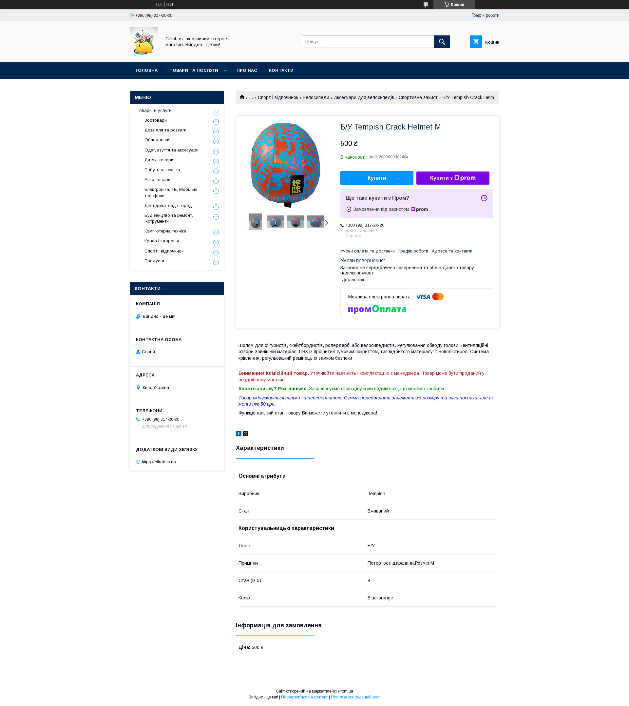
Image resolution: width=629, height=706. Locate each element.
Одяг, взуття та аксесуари (171, 150)
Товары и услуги (154, 110)
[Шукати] (442, 41)
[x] (245, 434)
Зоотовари (155, 120)
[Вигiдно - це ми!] (144, 53)
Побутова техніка (162, 169)
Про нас (247, 70)
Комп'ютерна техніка (165, 231)
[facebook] (238, 434)
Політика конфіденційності (356, 697)
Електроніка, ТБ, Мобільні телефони (170, 192)
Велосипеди (316, 97)
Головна (147, 70)
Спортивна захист (418, 97)
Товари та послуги (193, 70)
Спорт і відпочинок (278, 97)
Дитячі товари (158, 159)
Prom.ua (345, 691)
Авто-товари (157, 179)
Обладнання (157, 139)
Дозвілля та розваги (165, 130)
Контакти (281, 70)
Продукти (154, 260)
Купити (377, 178)
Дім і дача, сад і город (168, 205)
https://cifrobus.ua (159, 461)
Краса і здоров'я (161, 240)
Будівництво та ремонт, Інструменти (168, 218)
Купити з (441, 178)
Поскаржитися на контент (304, 697)
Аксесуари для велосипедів (364, 97)
